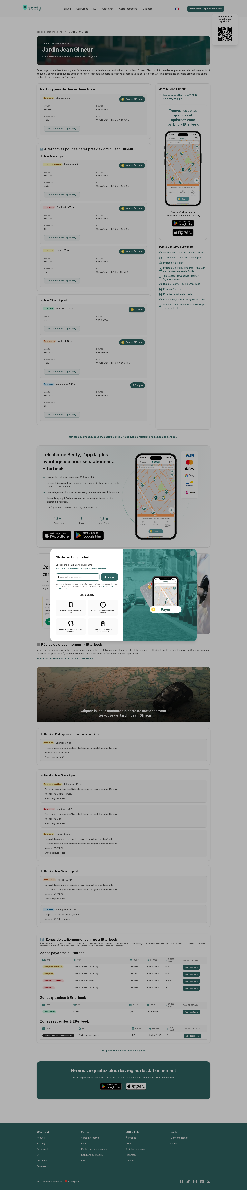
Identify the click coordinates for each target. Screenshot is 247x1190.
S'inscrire (109, 577)
